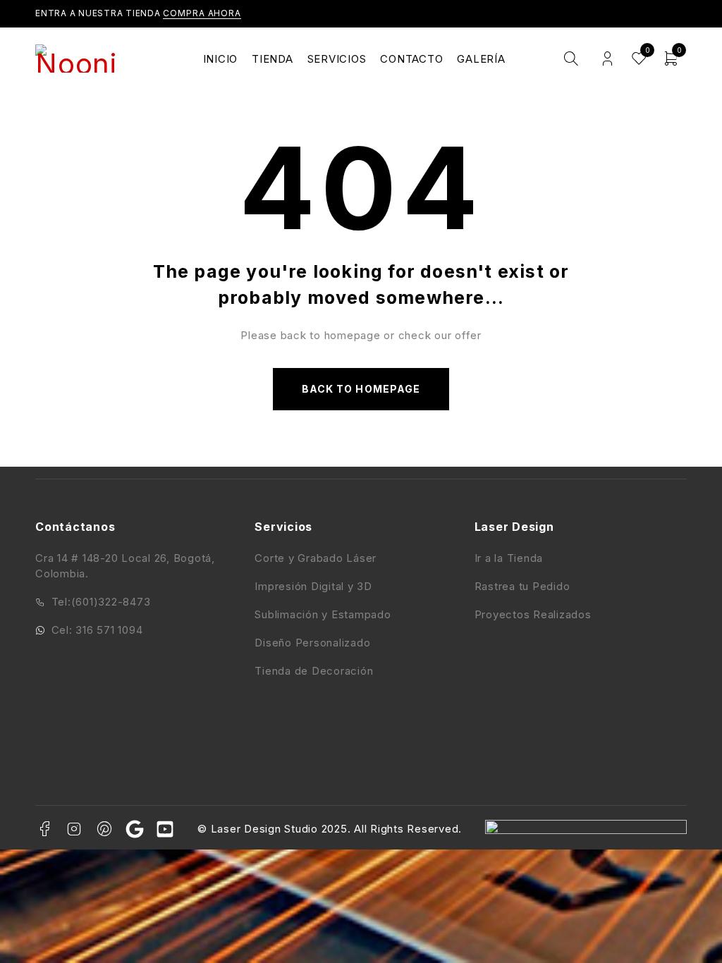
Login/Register (607, 59)
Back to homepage (361, 389)
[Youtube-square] (165, 829)
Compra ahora (202, 13)
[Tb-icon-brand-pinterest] (105, 829)
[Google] (135, 829)
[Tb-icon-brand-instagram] (75, 829)
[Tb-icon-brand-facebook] (44, 829)
